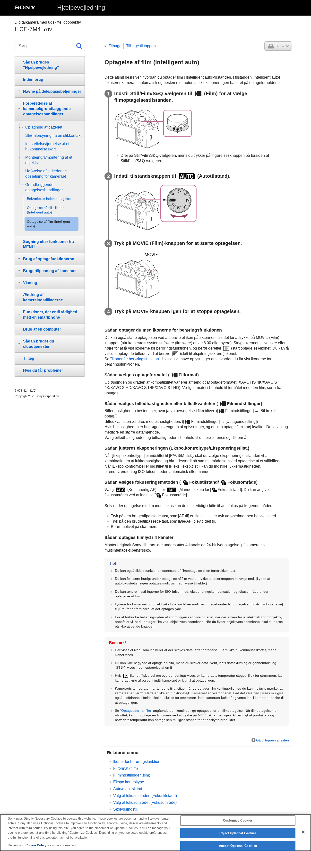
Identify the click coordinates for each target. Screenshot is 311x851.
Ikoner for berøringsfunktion (135, 359)
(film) (131, 775)
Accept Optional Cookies (238, 846)
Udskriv (282, 46)
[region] (155, 832)
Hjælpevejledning (81, 7)
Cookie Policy (36, 845)
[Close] (303, 832)
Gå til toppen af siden (272, 740)
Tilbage (115, 46)
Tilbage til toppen (141, 46)
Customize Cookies (238, 821)
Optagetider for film (136, 710)
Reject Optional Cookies (237, 833)
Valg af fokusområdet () (145, 802)
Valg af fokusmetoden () (145, 796)
